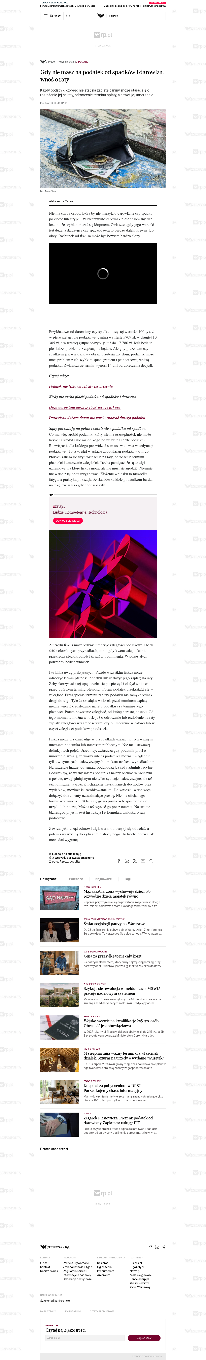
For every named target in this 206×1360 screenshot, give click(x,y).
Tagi (127, 879)
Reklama (102, 1263)
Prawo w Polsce (92, 1016)
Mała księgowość (141, 1275)
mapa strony (48, 1311)
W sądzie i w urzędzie (95, 984)
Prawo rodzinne (92, 887)
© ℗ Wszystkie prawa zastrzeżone (71, 857)
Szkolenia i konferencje (55, 1300)
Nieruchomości (92, 1049)
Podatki (83, 62)
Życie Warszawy (140, 1287)
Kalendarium (73, 1311)
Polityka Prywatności (76, 1263)
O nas (43, 1263)
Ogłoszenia (104, 1267)
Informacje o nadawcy (77, 1275)
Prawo (113, 16)
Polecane (76, 879)
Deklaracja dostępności (77, 1279)
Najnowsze (103, 879)
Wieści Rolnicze (139, 1283)
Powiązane (48, 879)
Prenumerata (105, 1271)
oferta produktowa (102, 1311)
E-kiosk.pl (136, 1263)
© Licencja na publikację (65, 854)
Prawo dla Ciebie (67, 62)
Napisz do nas (49, 1271)
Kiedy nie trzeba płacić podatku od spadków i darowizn (93, 396)
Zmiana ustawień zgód (77, 1267)
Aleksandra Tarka (61, 201)
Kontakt (45, 1267)
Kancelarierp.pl (139, 1279)
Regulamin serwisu (75, 1271)
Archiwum (103, 1275)
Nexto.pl (135, 1271)
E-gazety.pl (137, 1267)
